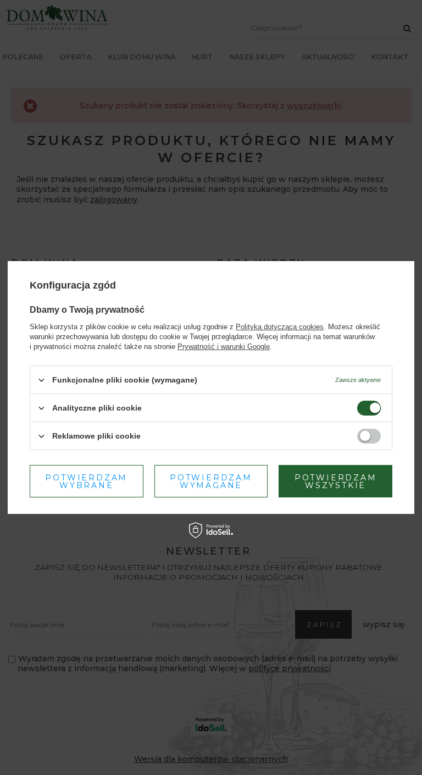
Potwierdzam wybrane (86, 481)
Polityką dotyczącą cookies (280, 327)
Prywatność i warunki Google (223, 346)
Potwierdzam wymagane (211, 481)
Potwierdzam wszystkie (336, 481)
